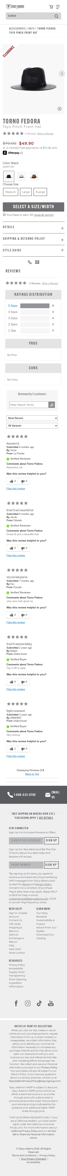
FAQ (11, 945)
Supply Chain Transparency (17, 974)
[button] (62, 73)
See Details (46, 818)
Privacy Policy (17, 964)
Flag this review (16, 488)
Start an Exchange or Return (16, 938)
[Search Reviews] (51, 405)
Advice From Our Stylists (46, 929)
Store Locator (17, 952)
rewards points (43, 215)
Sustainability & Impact (45, 922)
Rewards (41, 916)
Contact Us (15, 920)
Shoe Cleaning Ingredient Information (17, 983)
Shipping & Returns (15, 929)
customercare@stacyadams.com (29, 898)
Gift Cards (14, 924)
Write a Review (45, 133)
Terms (26, 884)
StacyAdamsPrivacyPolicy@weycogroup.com (35, 1081)
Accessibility (16, 968)
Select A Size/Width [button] (33, 207)
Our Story (42, 913)
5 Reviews (30, 133)
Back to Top (32, 773)
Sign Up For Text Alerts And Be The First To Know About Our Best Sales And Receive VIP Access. (32, 853)
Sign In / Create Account (18, 915)
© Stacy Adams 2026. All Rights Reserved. (33, 1150)
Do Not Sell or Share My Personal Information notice (34, 1134)
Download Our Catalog (45, 936)
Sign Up (51, 840)
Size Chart (15, 949)
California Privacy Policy (24, 1131)
